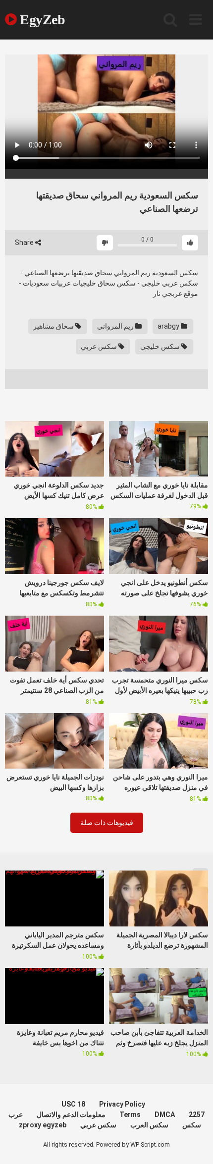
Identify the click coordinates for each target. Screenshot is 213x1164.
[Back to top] (194, 1144)
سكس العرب (149, 1125)
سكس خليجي (160, 346)
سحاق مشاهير (54, 326)
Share (25, 242)
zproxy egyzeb (42, 1125)
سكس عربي (99, 346)
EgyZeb (41, 19)
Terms (130, 1114)
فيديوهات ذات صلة (106, 822)
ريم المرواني (116, 326)
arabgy (169, 326)
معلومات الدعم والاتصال (71, 1114)
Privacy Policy (122, 1104)
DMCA (165, 1114)
